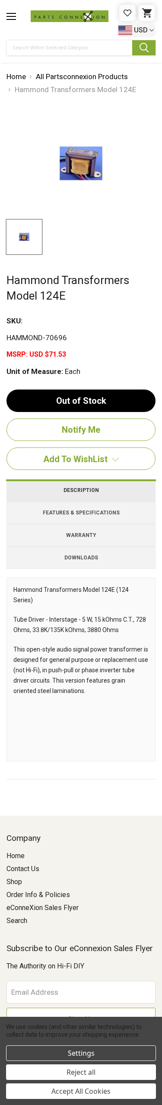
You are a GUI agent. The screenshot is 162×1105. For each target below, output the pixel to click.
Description (81, 490)
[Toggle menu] (11, 16)
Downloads (81, 558)
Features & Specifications (81, 513)
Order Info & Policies (38, 895)
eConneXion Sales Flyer (42, 908)
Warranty (81, 535)
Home (15, 856)
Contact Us (22, 869)
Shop (14, 882)
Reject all (81, 1072)
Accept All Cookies (81, 1091)
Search (16, 921)
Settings (81, 1053)
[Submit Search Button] (144, 47)
